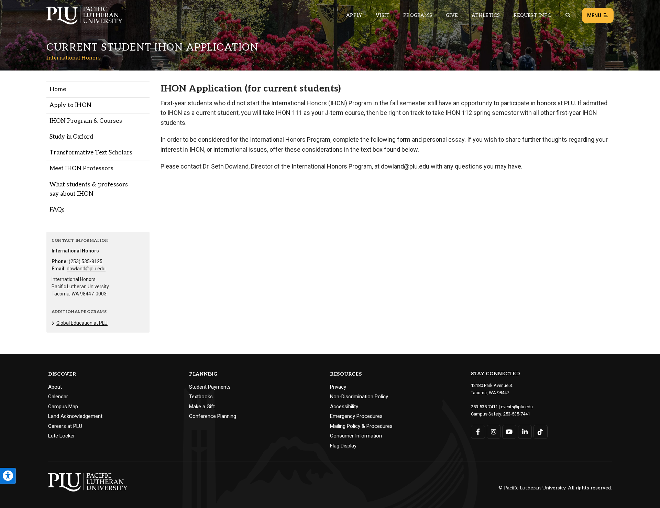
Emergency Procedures (356, 416)
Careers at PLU (65, 426)
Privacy (338, 387)
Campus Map (63, 406)
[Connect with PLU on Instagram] (494, 432)
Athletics (486, 15)
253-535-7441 (516, 414)
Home (58, 89)
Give (452, 15)
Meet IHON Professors (82, 168)
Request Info (532, 15)
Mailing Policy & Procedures (361, 426)
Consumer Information (356, 436)
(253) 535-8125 (85, 261)
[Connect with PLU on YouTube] (509, 432)
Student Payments (210, 387)
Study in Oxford (72, 136)
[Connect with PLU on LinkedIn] (525, 432)
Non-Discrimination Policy (359, 396)
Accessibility (344, 406)
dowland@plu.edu (86, 268)
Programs (417, 15)
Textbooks (201, 396)
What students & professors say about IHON (89, 189)
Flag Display (343, 446)
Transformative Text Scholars (91, 152)
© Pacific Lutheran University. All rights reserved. (555, 488)
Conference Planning (212, 416)
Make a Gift (202, 406)
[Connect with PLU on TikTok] (541, 432)
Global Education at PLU (82, 323)
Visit (382, 15)
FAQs (57, 209)
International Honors (73, 58)
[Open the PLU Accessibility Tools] (8, 476)
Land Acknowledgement (75, 416)
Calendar (58, 396)
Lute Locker (61, 436)
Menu (594, 15)
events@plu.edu (517, 406)
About (55, 387)
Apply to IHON (71, 105)
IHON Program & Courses (86, 121)
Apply (354, 15)
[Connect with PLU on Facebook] (478, 432)
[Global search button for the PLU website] (568, 15)
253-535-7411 (484, 406)
